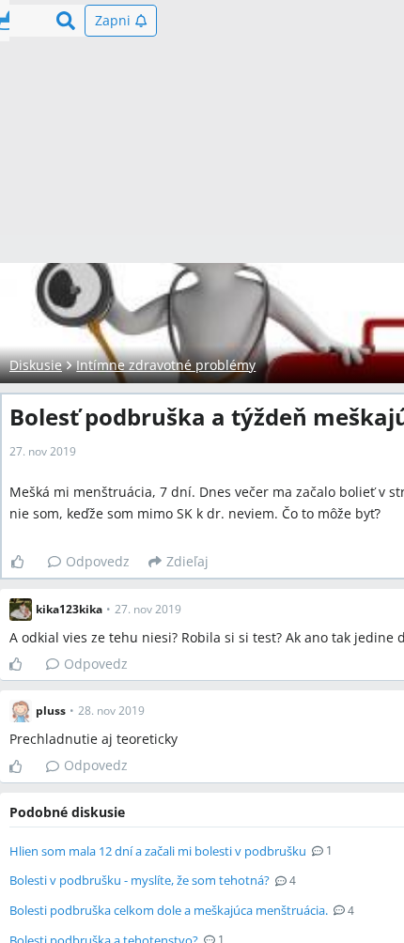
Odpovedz (98, 561)
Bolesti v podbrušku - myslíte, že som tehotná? (139, 880)
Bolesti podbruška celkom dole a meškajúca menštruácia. (168, 910)
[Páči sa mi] (25, 561)
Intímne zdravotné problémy (166, 365)
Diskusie (35, 365)
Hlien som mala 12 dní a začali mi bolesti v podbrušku (157, 851)
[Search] (65, 21)
